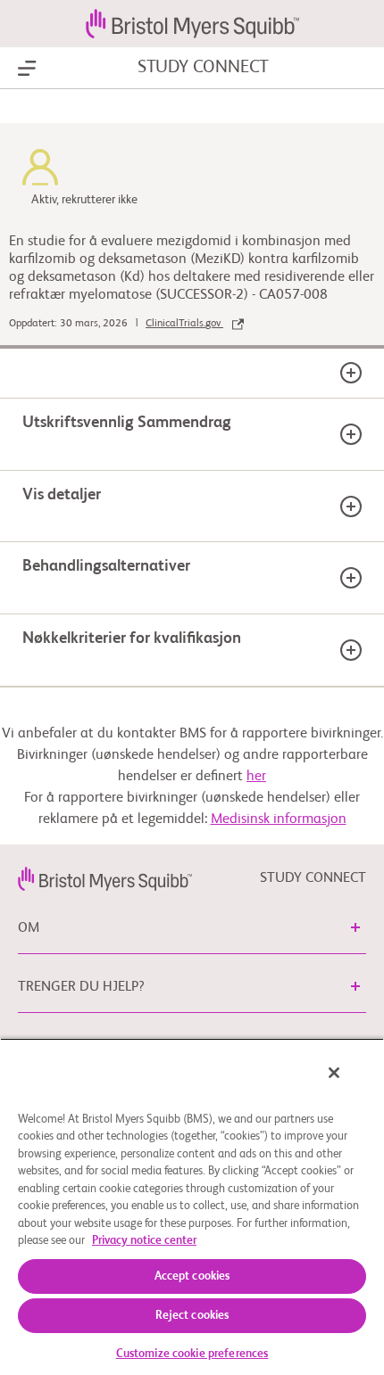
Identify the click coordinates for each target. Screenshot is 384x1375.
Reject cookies (192, 1315)
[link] (105, 878)
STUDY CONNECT (203, 68)
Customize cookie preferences (192, 1354)
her (256, 777)
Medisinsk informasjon (278, 819)
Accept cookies (192, 1276)
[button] (355, 927)
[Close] (334, 1072)
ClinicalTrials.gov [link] (184, 323)
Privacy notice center (144, 1241)
